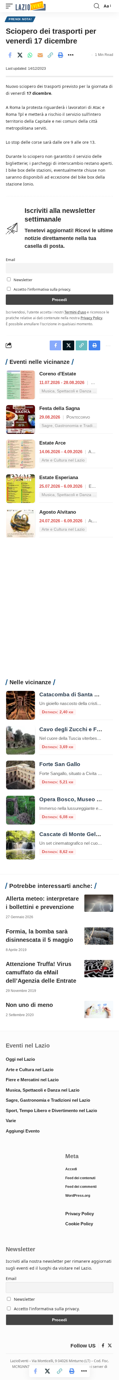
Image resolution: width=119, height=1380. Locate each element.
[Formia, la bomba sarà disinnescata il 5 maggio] (98, 936)
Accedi (71, 1169)
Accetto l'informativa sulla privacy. (42, 289)
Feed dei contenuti (80, 1178)
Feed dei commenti (80, 1187)
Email (10, 259)
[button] (11, 6)
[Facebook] (103, 1345)
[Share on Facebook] (10, 55)
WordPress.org (77, 1196)
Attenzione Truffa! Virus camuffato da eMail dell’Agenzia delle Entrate (41, 972)
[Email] (40, 55)
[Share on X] (20, 55)
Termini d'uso (75, 312)
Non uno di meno (29, 1005)
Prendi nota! (20, 19)
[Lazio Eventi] (31, 6)
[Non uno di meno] (98, 1009)
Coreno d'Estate (57, 374)
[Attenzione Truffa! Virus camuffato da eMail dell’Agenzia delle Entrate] (98, 968)
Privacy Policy (91, 317)
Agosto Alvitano (57, 512)
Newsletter (22, 279)
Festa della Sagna (59, 408)
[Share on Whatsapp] (30, 55)
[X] (109, 1345)
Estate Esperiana (58, 477)
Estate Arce (52, 443)
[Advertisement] (59, 611)
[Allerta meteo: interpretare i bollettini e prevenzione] (98, 903)
